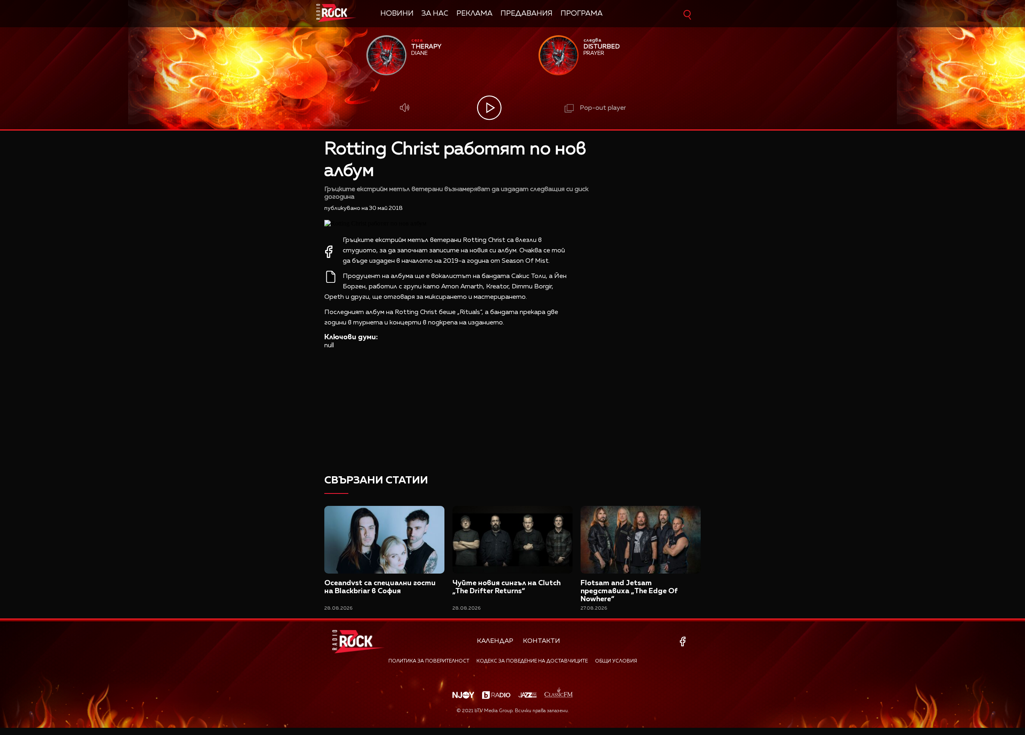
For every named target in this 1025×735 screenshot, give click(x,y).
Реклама (474, 13)
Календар (495, 641)
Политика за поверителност (428, 661)
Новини (397, 13)
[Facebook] (684, 641)
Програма (582, 13)
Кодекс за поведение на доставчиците (532, 661)
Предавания (526, 13)
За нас (435, 13)
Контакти (541, 641)
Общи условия (616, 661)
